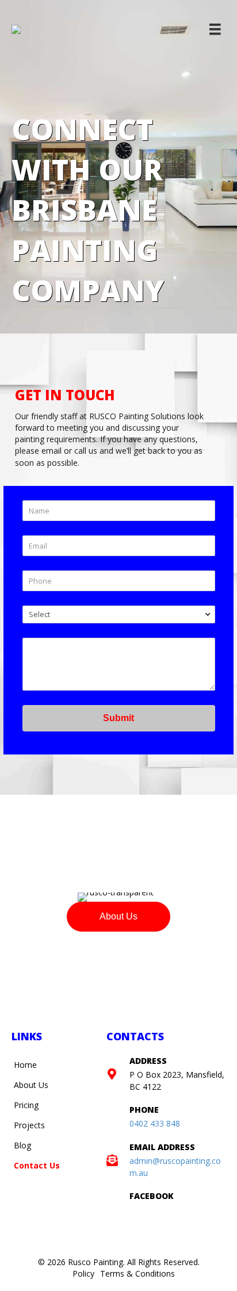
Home (25, 1064)
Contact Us (37, 1165)
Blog (22, 1145)
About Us (31, 1084)
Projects (29, 1125)
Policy (83, 1273)
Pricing (26, 1105)
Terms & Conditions (137, 1273)
